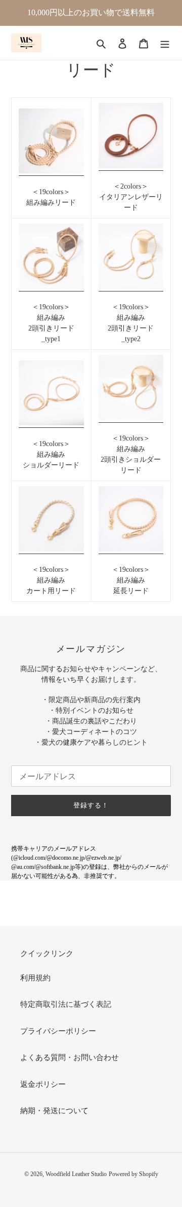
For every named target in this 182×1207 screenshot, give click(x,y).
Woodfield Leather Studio (76, 1174)
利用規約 (35, 978)
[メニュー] (164, 43)
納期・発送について (54, 1111)
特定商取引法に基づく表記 (65, 1004)
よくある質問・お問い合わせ (69, 1057)
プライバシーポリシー (58, 1031)
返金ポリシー (43, 1084)
